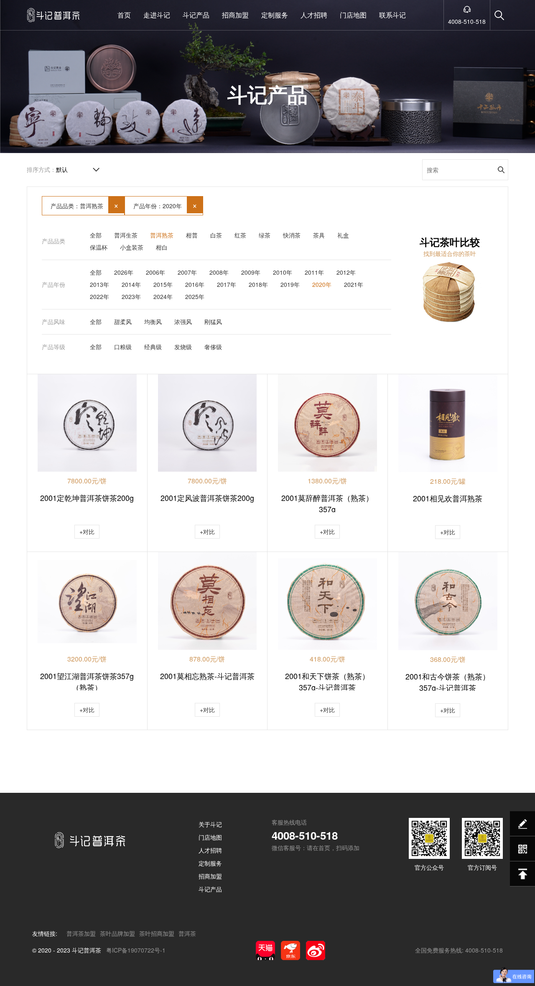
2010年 (282, 272)
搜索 (501, 169)
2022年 (99, 296)
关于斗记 (210, 824)
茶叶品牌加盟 (117, 933)
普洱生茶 (126, 235)
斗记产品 (196, 15)
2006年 (155, 272)
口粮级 (123, 346)
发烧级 (183, 346)
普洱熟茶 (161, 235)
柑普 (192, 235)
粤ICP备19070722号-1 (136, 950)
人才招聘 (314, 15)
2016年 (194, 284)
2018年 (258, 284)
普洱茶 (187, 933)
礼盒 (343, 235)
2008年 (219, 272)
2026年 (123, 272)
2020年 (321, 284)
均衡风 (153, 321)
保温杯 (98, 247)
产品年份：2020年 (165, 205)
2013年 (99, 284)
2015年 (163, 284)
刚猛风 (213, 321)
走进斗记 (156, 15)
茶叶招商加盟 (156, 933)
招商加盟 (235, 15)
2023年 (131, 296)
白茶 (216, 235)
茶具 (319, 235)
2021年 (353, 284)
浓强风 (183, 321)
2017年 (226, 284)
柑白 (162, 247)
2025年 (194, 296)
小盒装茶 (131, 247)
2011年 (314, 272)
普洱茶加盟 (81, 933)
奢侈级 (213, 346)
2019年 (290, 284)
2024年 (163, 296)
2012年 (346, 272)
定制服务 (274, 15)
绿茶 (264, 235)
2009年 (250, 272)
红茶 (240, 235)
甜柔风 (123, 321)
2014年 (131, 284)
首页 (124, 15)
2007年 (187, 272)
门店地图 (353, 15)
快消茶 (292, 235)
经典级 (153, 346)
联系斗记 (392, 15)
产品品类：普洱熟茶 (85, 205)
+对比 (86, 531)
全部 (96, 235)
